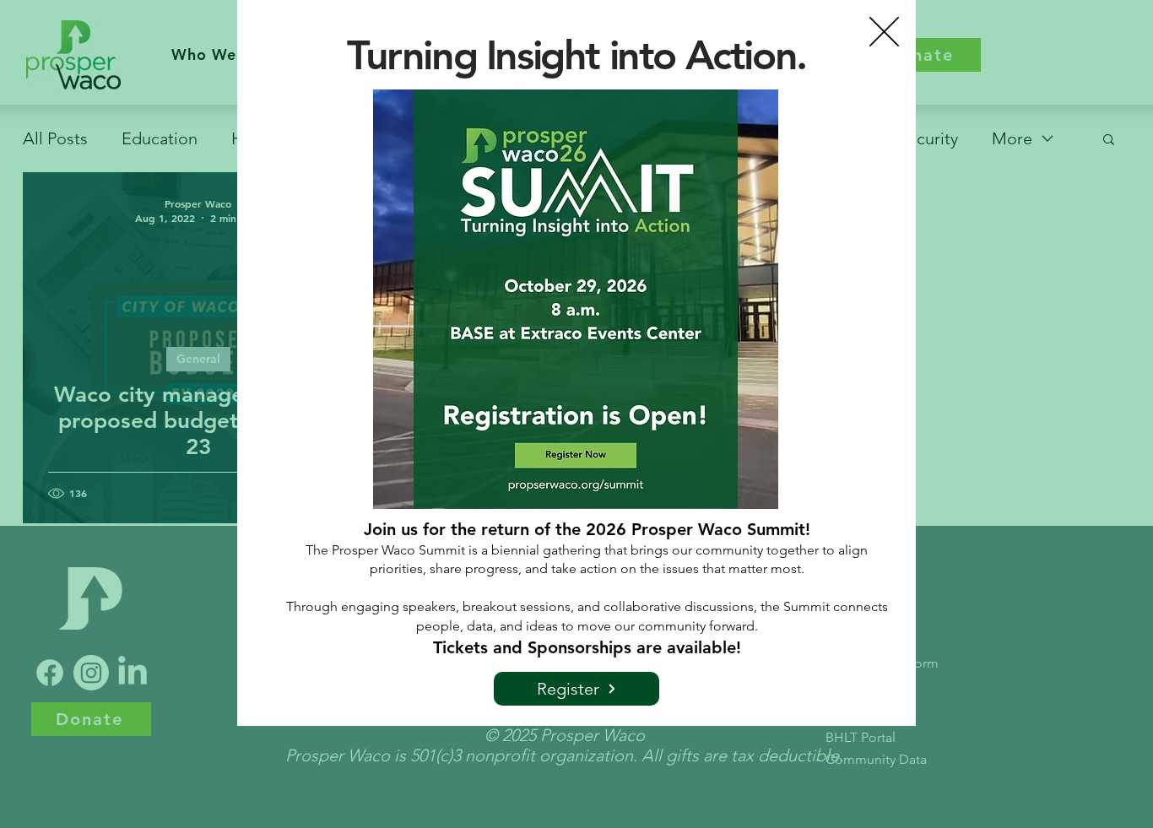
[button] (884, 31)
